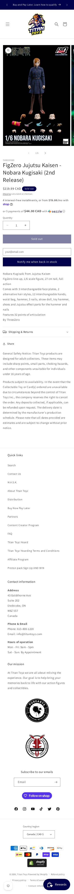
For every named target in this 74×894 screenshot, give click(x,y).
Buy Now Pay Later (19, 508)
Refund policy (58, 874)
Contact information (38, 886)
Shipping (7, 194)
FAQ (10, 533)
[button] (7, 24)
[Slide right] (45, 153)
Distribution (15, 499)
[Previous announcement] (7, 5)
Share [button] (10, 343)
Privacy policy (19, 880)
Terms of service (38, 880)
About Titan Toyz (18, 491)
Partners (13, 516)
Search (12, 465)
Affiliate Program (18, 559)
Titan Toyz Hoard (18, 542)
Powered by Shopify (38, 874)
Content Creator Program (23, 525)
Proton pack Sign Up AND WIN (26, 568)
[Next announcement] (67, 5)
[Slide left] (28, 153)
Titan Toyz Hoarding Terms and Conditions (34, 550)
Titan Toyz (22, 874)
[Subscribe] (56, 782)
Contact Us (14, 474)
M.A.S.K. (12, 482)
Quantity (7, 217)
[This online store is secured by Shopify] (37, 866)
